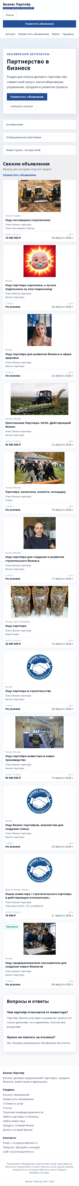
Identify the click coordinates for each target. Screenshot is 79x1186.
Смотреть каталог (22, 106)
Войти (56, 34)
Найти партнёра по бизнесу (21, 1116)
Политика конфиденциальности (23, 1112)
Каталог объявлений (16, 1094)
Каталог (10, 34)
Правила (68, 34)
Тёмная (10, 15)
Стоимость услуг (13, 1103)
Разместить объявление (39, 23)
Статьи (7, 1108)
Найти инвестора (14, 1121)
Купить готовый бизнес (18, 1129)
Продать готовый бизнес (18, 1125)
